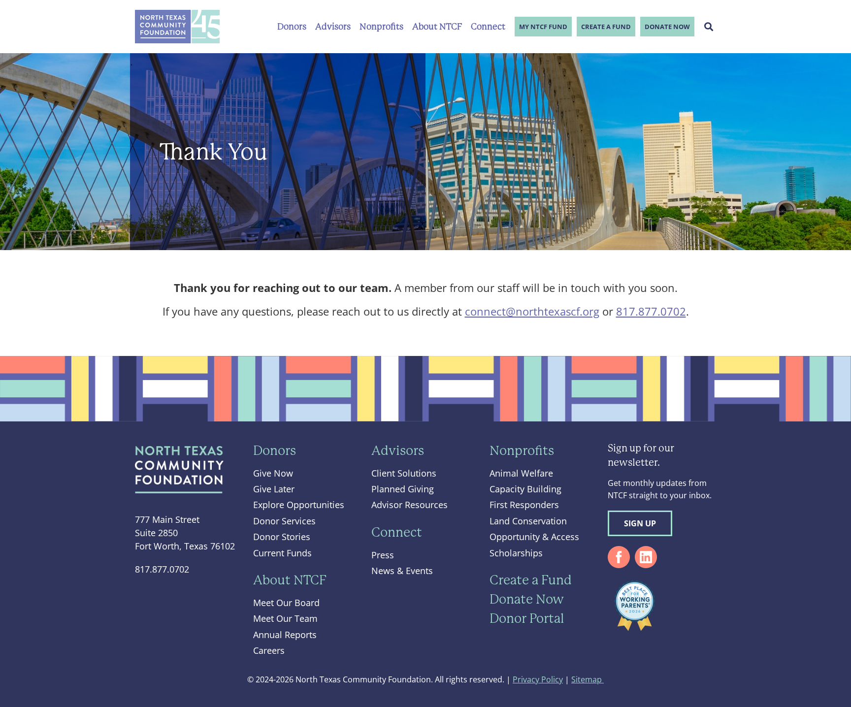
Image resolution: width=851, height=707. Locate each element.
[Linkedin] (646, 557)
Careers (269, 650)
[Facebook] (619, 557)
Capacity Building (525, 489)
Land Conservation (528, 521)
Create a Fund (606, 26)
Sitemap (587, 679)
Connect (488, 27)
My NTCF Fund (543, 26)
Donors (291, 27)
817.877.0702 (651, 311)
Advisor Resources (409, 505)
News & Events (402, 571)
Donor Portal (527, 618)
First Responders (524, 505)
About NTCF (437, 27)
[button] (709, 27)
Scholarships (516, 553)
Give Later (274, 489)
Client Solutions (403, 473)
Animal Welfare (521, 473)
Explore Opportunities (298, 505)
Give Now (273, 473)
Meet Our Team (285, 618)
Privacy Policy (538, 679)
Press (382, 555)
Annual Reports (285, 635)
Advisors (333, 27)
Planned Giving (402, 489)
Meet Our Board (286, 603)
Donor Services (284, 521)
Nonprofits (381, 27)
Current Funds (282, 553)
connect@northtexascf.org (532, 311)
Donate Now (667, 26)
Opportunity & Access (534, 537)
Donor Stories (281, 537)
